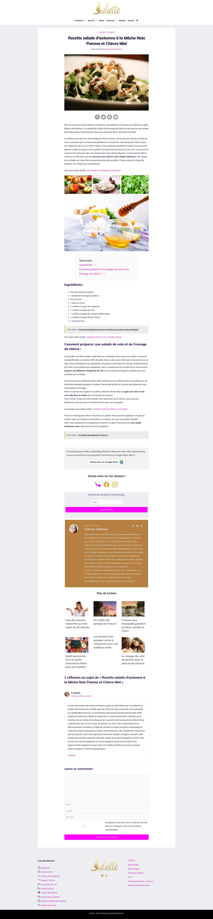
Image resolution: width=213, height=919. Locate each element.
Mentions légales (135, 873)
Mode (101, 21)
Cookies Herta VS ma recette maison (104, 337)
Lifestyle (110, 21)
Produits (79, 21)
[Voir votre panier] (137, 21)
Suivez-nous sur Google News (104, 462)
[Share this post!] (97, 119)
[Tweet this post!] (103, 119)
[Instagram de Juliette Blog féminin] (115, 486)
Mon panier (133, 864)
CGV (130, 877)
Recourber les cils (48, 884)
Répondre (71, 755)
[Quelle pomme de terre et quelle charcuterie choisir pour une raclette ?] (76, 650)
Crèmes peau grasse (50, 897)
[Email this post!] (115, 119)
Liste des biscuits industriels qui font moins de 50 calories (77, 623)
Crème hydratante (48, 892)
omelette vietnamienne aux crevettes (110, 409)
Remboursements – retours (140, 881)
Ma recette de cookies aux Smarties (103, 170)
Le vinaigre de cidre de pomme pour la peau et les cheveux (133, 660)
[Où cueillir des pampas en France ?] (105, 614)
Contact (131, 860)
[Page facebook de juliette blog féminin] (106, 486)
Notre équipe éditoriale (139, 885)
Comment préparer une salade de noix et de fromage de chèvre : (104, 271)
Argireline (45, 868)
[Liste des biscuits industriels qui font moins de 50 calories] (76, 614)
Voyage (131, 21)
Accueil (102, 32)
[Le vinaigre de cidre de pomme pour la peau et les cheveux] (133, 650)
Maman (122, 21)
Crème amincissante (49, 876)
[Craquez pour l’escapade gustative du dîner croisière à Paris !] (133, 614)
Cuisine (111, 32)
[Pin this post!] (109, 119)
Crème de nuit (47, 888)
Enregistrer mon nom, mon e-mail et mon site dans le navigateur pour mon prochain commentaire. (126, 826)
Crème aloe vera (48, 905)
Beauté (91, 21)
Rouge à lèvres (47, 880)
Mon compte (133, 869)
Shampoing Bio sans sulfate (53, 901)
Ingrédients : (86, 264)
